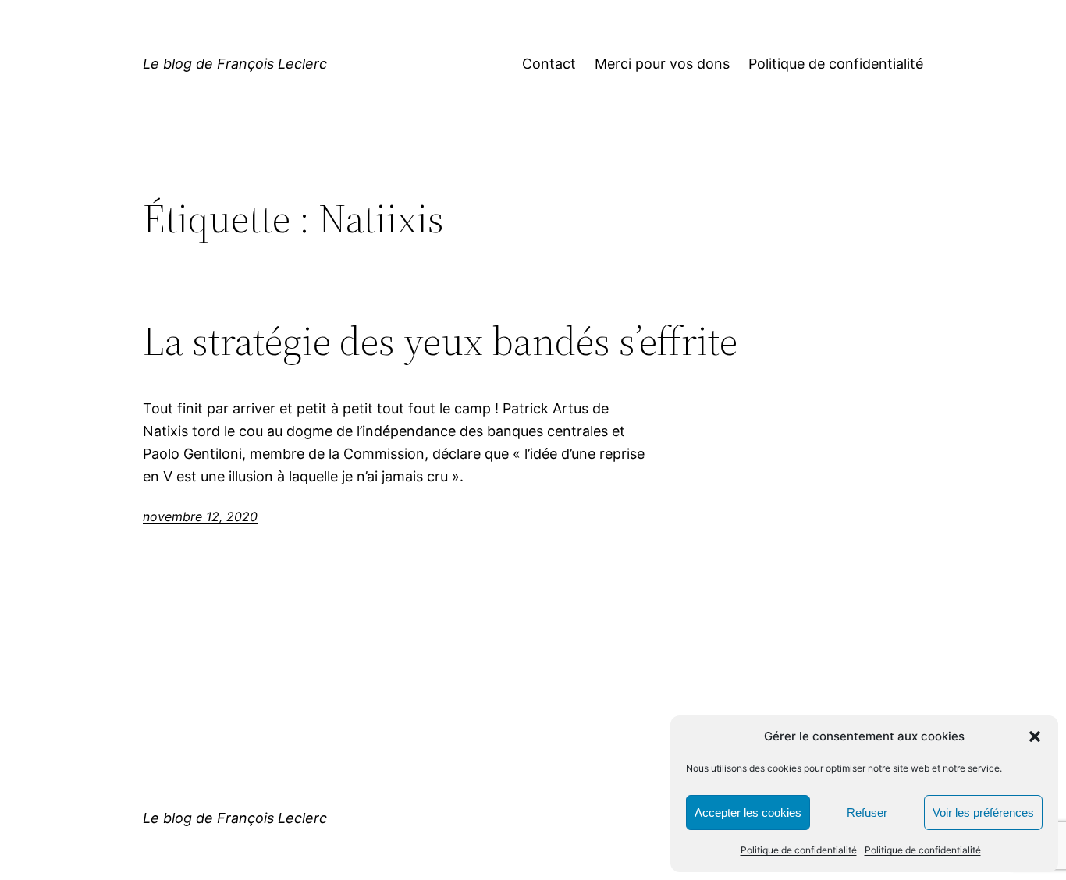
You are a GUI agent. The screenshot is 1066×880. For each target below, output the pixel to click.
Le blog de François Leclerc (235, 63)
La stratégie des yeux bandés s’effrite (440, 341)
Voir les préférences (983, 812)
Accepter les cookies (748, 812)
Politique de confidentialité (799, 850)
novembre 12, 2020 (200, 516)
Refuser (867, 812)
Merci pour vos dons (662, 63)
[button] (1035, 736)
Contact (549, 63)
